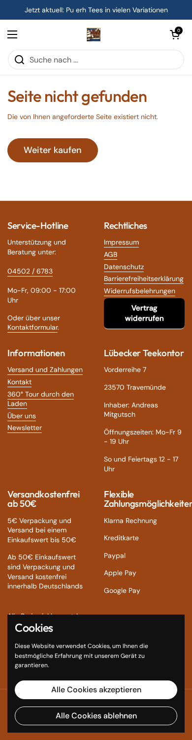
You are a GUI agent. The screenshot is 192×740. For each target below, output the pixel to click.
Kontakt (19, 381)
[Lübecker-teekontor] (93, 34)
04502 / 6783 (30, 271)
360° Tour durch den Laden (40, 399)
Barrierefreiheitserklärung (144, 278)
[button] (175, 34)
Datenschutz (124, 266)
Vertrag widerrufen (144, 313)
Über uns (21, 415)
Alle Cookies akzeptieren (96, 689)
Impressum (121, 242)
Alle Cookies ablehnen (96, 715)
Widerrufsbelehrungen (139, 290)
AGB (110, 254)
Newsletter (24, 427)
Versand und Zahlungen (45, 369)
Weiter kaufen (53, 150)
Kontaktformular (32, 327)
